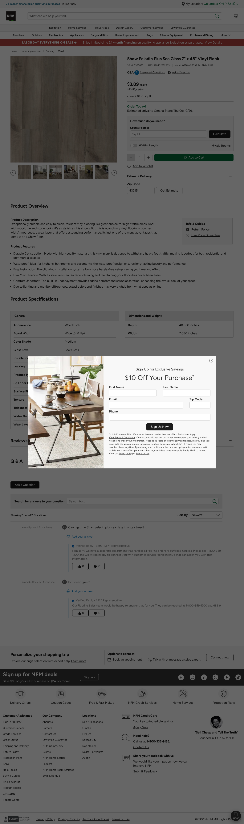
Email (113, 399)
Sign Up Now (160, 427)
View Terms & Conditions (122, 437)
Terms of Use (142, 453)
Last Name (170, 387)
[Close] (211, 360)
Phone (113, 411)
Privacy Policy (126, 453)
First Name (116, 387)
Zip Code (195, 399)
